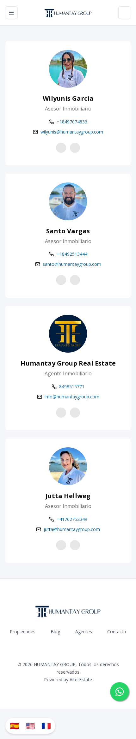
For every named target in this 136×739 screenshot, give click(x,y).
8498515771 (71, 387)
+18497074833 (72, 122)
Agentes (83, 632)
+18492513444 (72, 254)
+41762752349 (72, 519)
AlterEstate (81, 679)
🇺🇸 (30, 725)
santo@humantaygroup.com (72, 264)
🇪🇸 (14, 725)
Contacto (116, 632)
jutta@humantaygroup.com (72, 529)
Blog (55, 632)
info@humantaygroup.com (72, 397)
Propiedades (22, 632)
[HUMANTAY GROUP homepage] (68, 13)
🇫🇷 (46, 725)
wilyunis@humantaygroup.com (71, 132)
